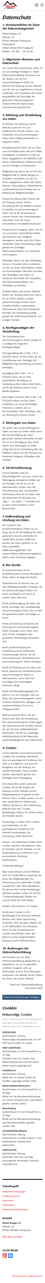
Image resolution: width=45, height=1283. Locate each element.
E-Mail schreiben (14, 1237)
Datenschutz (8, 1205)
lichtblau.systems (29, 1276)
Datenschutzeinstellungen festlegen (22, 997)
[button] (36, 4)
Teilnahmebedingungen (14, 1191)
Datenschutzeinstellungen (15, 1209)
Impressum (7, 1200)
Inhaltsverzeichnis (11, 1196)
